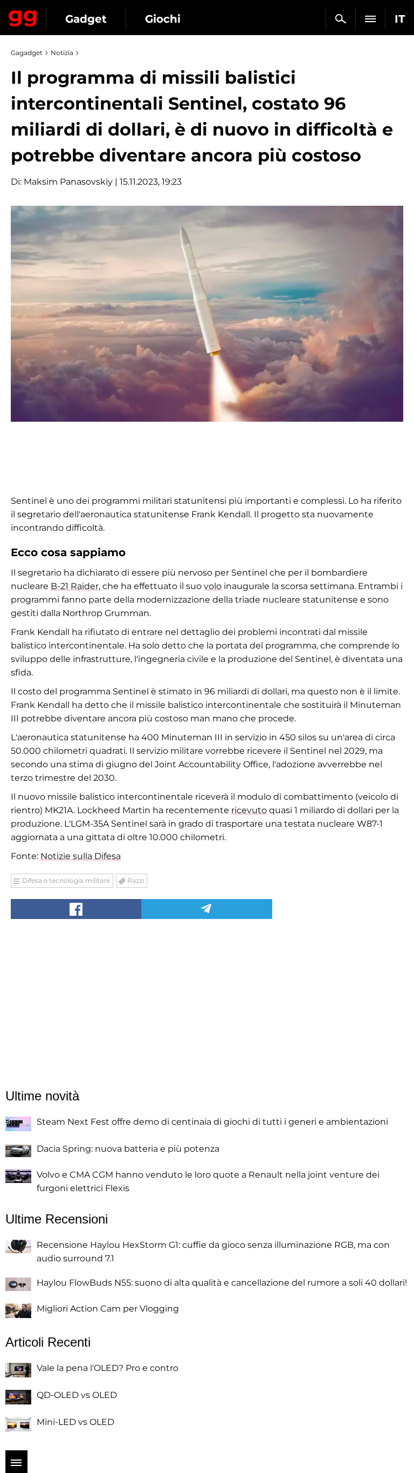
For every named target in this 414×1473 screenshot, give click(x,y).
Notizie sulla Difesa (80, 856)
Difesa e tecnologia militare (66, 880)
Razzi (135, 880)
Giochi (163, 18)
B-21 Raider (75, 586)
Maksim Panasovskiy (68, 182)
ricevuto (249, 810)
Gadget (86, 18)
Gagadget (23, 16)
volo (213, 586)
